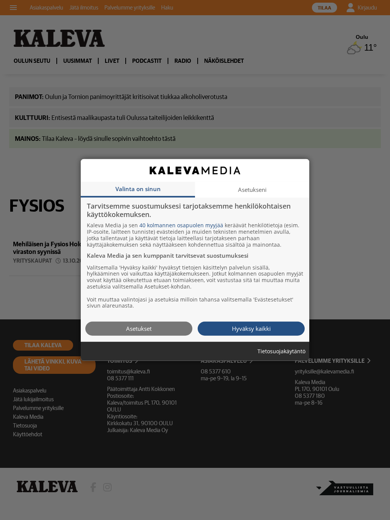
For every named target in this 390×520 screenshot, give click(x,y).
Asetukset (139, 328)
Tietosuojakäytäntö (281, 351)
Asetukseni (252, 189)
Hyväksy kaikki (251, 328)
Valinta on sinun (138, 189)
